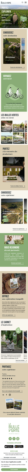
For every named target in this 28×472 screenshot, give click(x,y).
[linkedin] (10, 438)
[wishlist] (22, 2)
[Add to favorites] (21, 179)
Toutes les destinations (16, 67)
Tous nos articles (20, 360)
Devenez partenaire (16, 263)
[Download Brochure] (23, 19)
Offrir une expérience (7, 315)
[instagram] (18, 439)
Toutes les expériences (18, 228)
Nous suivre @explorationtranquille (11, 391)
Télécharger (14, 469)
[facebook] (14, 438)
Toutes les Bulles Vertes (16, 186)
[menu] (25, 2)
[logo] (6, 2)
